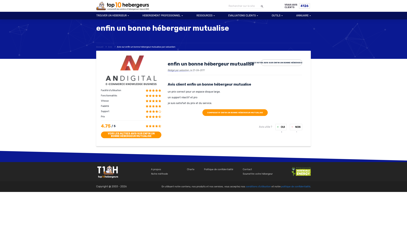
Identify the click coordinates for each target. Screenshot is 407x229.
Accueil (99, 47)
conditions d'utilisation (258, 186)
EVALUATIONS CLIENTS (242, 15)
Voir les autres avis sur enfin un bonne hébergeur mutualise (131, 135)
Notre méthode (159, 173)
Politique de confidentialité (218, 169)
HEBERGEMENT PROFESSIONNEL (161, 15)
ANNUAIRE (302, 15)
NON (297, 126)
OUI (282, 126)
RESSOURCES (205, 15)
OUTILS (276, 15)
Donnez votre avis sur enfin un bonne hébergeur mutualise (281, 63)
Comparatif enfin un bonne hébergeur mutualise (235, 112)
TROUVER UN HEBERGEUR (111, 15)
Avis (110, 47)
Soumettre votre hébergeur (258, 173)
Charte (190, 169)
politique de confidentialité (295, 186)
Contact (247, 169)
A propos (156, 169)
